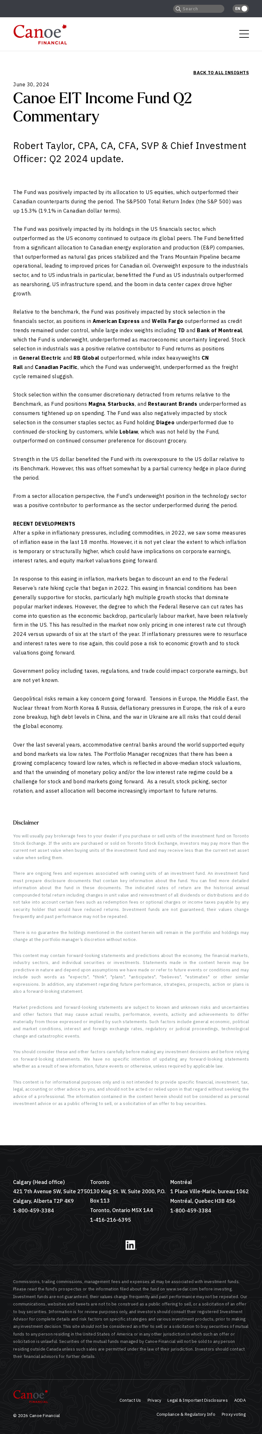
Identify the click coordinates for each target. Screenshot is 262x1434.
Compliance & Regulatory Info (186, 1414)
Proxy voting (234, 1414)
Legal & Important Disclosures (197, 1400)
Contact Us (130, 1400)
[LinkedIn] (131, 1248)
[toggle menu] (244, 34)
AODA (240, 1400)
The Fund (24, 192)
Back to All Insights (221, 72)
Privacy (154, 1400)
